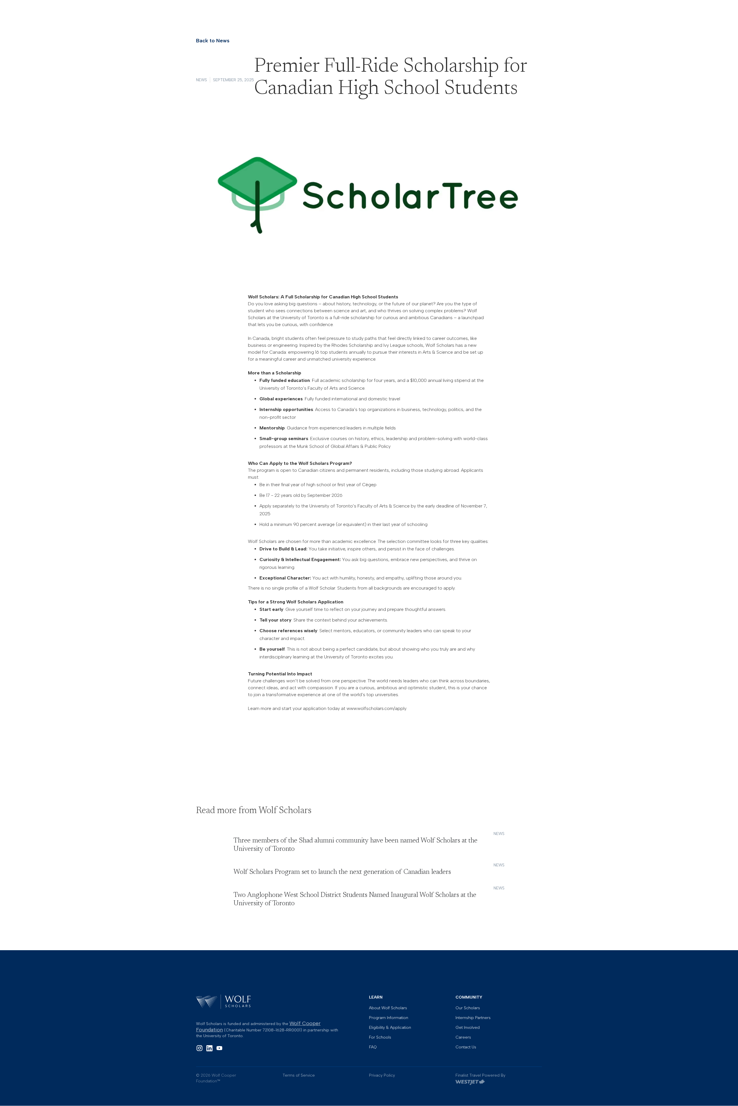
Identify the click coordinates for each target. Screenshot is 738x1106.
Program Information (388, 1018)
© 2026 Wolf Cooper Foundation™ (216, 1078)
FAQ (373, 1047)
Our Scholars (467, 1008)
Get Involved (467, 1028)
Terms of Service (299, 1075)
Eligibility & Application (390, 1028)
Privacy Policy (382, 1075)
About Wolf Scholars (388, 1008)
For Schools (380, 1037)
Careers (463, 1037)
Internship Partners (473, 1018)
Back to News (212, 40)
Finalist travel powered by (480, 1075)
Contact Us (465, 1047)
